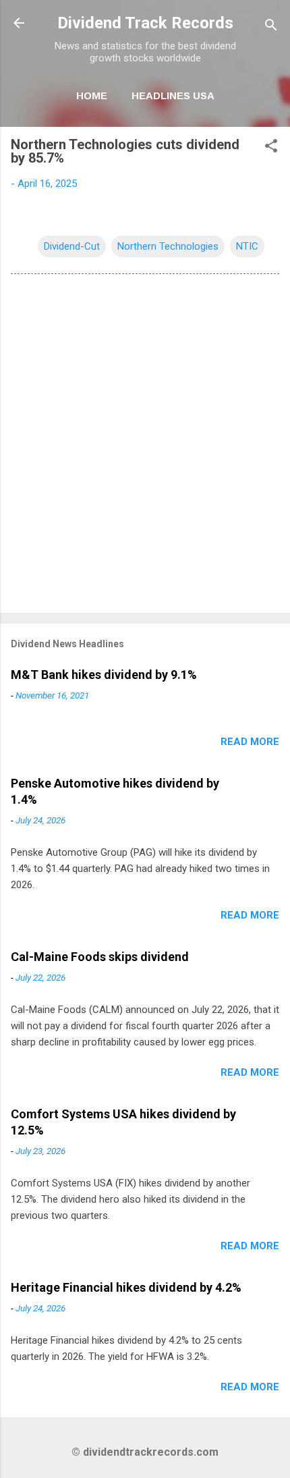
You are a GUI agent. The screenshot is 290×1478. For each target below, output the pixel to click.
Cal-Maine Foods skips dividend (100, 957)
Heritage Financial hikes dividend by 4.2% (126, 1287)
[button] (271, 148)
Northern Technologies (168, 246)
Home (91, 95)
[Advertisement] (145, 446)
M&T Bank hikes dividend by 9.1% (104, 674)
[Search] (271, 27)
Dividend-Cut (72, 246)
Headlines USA (173, 95)
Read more (250, 742)
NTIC (247, 246)
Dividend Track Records (145, 22)
